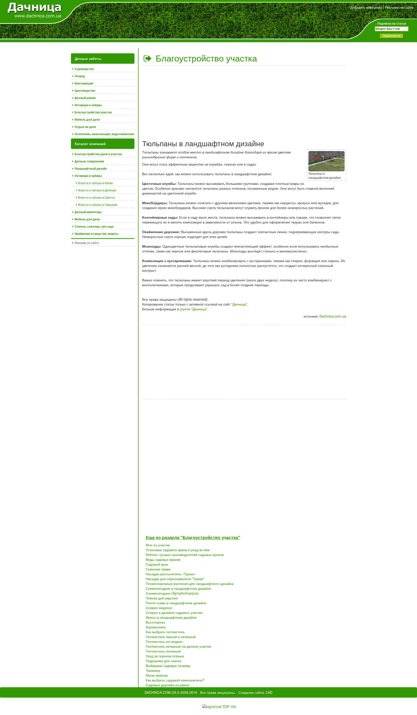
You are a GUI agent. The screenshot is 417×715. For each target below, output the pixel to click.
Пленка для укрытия (162, 598)
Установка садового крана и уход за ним (178, 549)
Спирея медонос (159, 607)
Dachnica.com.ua (333, 316)
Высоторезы (155, 622)
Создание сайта (251, 692)
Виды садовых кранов (163, 559)
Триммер (153, 670)
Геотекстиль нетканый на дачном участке (178, 646)
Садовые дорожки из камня (167, 684)
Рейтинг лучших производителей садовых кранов (184, 554)
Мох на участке (158, 544)
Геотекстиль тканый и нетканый (171, 636)
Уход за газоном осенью (165, 655)
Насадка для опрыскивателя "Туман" (175, 578)
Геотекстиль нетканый (163, 651)
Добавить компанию (366, 7)
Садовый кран (157, 564)
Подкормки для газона (163, 660)
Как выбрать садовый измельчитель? (175, 680)
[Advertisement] (244, 100)
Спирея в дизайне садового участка (174, 612)
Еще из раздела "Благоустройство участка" (193, 537)
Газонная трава (158, 569)
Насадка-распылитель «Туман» (171, 573)
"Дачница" (239, 304)
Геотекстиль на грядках (164, 641)
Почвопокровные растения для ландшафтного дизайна (190, 583)
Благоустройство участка (205, 58)
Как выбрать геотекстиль (165, 631)
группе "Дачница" (193, 308)
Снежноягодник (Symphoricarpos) (172, 593)
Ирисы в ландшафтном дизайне (171, 617)
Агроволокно (156, 627)
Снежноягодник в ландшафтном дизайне (178, 588)
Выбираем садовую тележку (168, 665)
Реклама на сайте (399, 7)
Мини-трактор (157, 675)
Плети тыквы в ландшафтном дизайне (176, 602)
